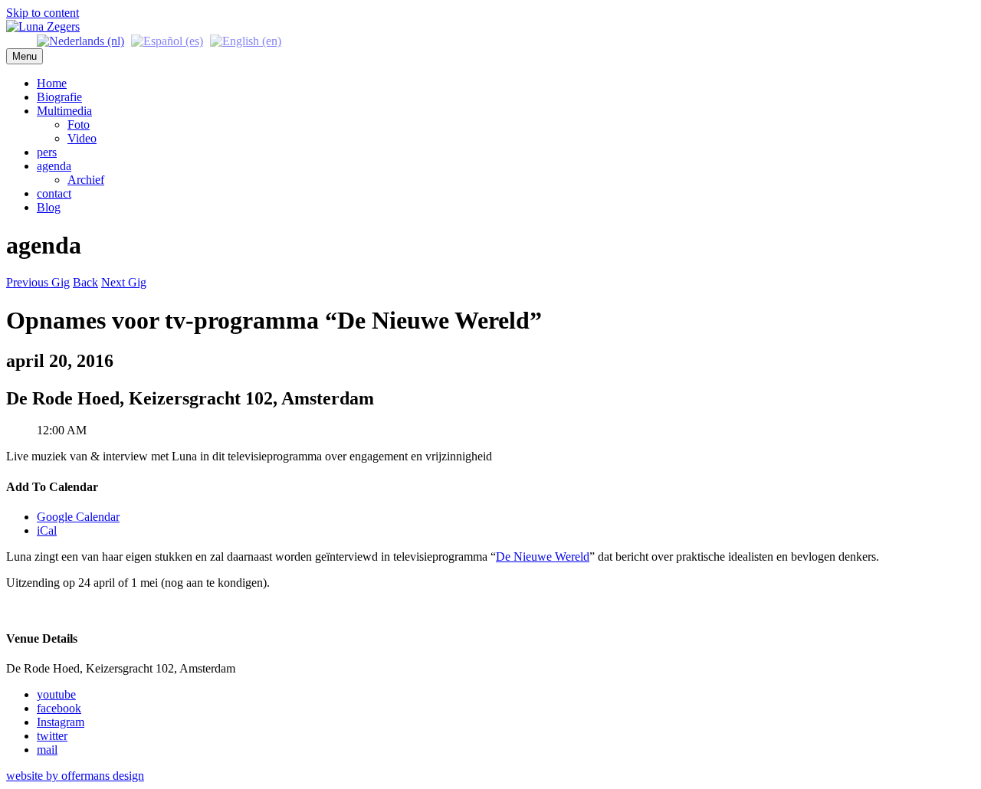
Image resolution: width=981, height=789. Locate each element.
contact (54, 193)
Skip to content (42, 12)
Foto (78, 124)
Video (82, 138)
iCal (47, 530)
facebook (59, 708)
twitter (52, 735)
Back (85, 282)
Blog (49, 207)
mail (47, 749)
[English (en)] (245, 40)
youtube (56, 694)
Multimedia (64, 110)
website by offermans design (75, 775)
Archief (85, 179)
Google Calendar (78, 516)
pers (47, 152)
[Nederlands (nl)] (80, 40)
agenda (54, 165)
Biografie (59, 96)
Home (52, 83)
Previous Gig (38, 282)
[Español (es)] (167, 40)
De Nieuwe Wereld (542, 556)
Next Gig (123, 282)
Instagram (60, 721)
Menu (24, 56)
